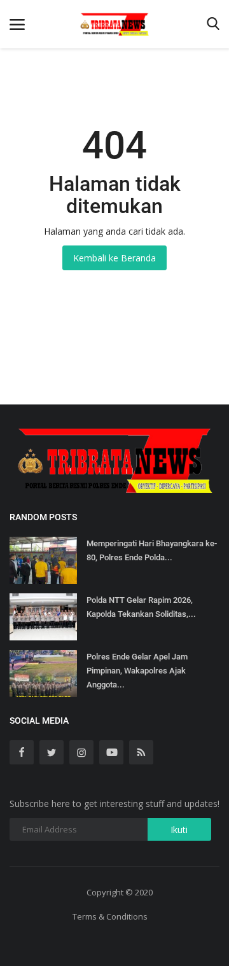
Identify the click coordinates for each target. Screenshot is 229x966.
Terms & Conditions (110, 916)
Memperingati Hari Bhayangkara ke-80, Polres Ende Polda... (152, 550)
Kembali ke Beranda (114, 258)
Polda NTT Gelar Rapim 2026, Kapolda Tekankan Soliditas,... (141, 607)
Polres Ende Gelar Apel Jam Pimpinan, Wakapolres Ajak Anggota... (137, 670)
